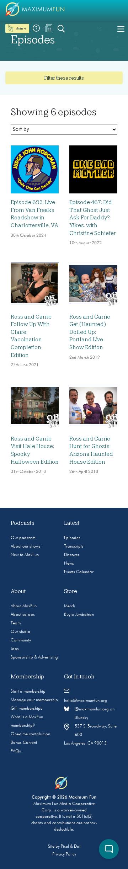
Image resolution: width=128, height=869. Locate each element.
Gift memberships (26, 709)
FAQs (16, 751)
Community (21, 640)
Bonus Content (24, 743)
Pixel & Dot (70, 846)
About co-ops (23, 615)
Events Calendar (79, 572)
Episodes (72, 538)
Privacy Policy (64, 854)
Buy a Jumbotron (79, 615)
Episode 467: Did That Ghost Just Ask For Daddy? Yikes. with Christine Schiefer (92, 217)
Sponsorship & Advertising (34, 657)
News (69, 563)
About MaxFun (24, 606)
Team (16, 623)
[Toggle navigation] (121, 28)
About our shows (26, 546)
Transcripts (74, 546)
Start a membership (28, 691)
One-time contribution (30, 734)
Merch (69, 606)
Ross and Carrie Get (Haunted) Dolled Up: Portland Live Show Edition (89, 332)
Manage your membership (34, 700)
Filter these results (64, 78)
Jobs (15, 649)
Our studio (20, 632)
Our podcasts (23, 538)
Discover (71, 555)
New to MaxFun (25, 555)
